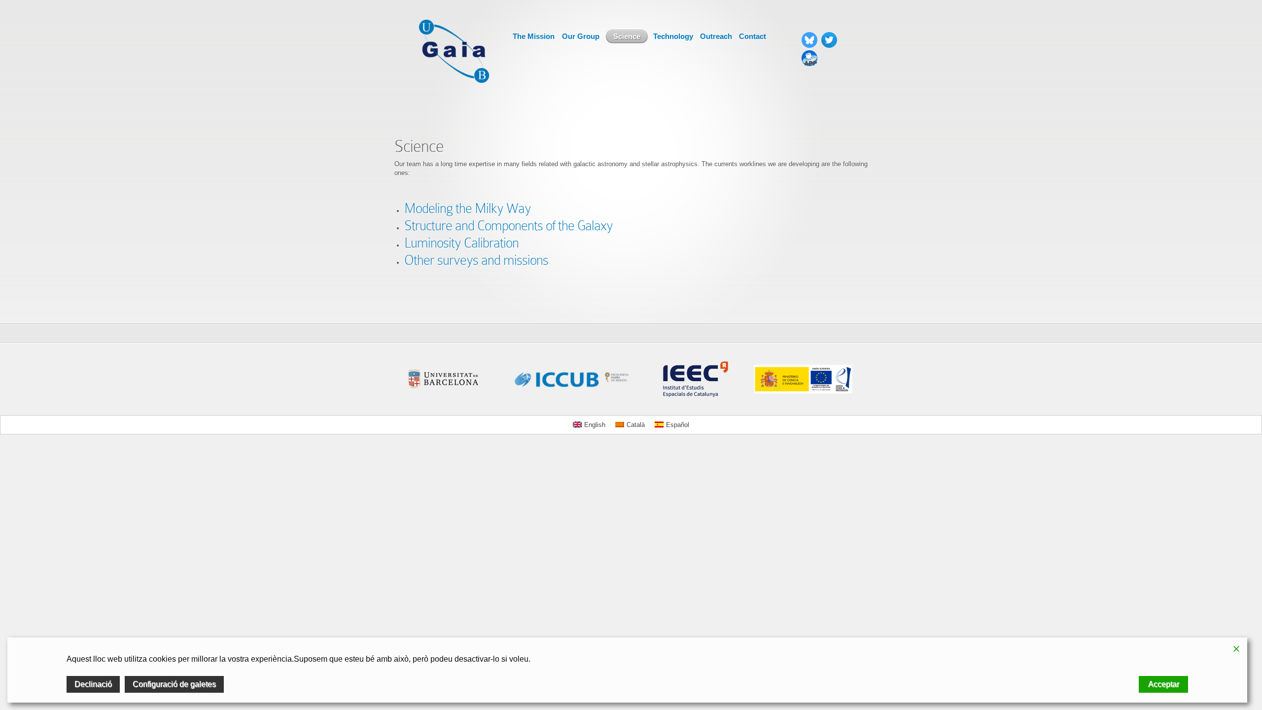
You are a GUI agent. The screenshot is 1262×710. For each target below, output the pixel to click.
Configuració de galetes (174, 684)
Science (626, 36)
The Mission (534, 36)
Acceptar (1163, 684)
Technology (673, 36)
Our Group (580, 36)
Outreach (716, 36)
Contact (752, 36)
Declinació (93, 684)
